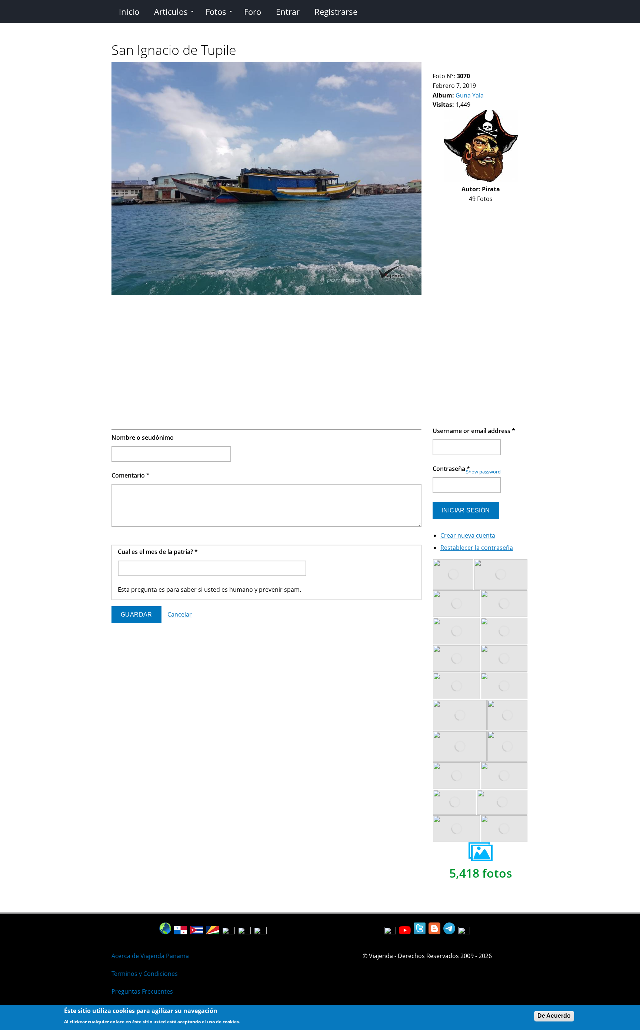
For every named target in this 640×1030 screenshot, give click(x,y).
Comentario (130, 475)
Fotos (216, 11)
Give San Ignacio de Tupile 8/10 (480, 67)
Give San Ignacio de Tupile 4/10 (454, 67)
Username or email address (474, 431)
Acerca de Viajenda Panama (150, 956)
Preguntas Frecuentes (142, 991)
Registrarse (335, 11)
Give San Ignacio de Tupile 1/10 (436, 67)
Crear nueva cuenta (467, 535)
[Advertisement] (266, 350)
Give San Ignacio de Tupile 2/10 (442, 67)
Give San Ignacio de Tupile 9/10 (486, 67)
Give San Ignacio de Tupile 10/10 (492, 67)
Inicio (129, 11)
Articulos (171, 11)
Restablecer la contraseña (476, 548)
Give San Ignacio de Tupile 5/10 (461, 67)
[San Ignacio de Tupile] (266, 293)
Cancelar (179, 614)
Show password (483, 471)
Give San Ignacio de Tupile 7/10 (473, 67)
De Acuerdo (554, 1016)
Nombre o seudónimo (142, 437)
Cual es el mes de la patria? (158, 552)
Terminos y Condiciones (144, 974)
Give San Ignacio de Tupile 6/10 (467, 67)
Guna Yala (470, 95)
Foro (252, 11)
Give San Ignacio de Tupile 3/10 (448, 67)
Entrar (288, 11)
